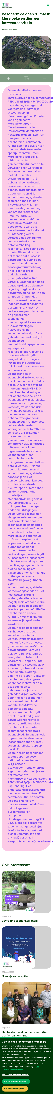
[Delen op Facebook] (3, 59)
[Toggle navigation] (48, 6)
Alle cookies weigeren (14, 1088)
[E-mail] (3, 73)
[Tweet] (3, 66)
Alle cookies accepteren (15, 1081)
